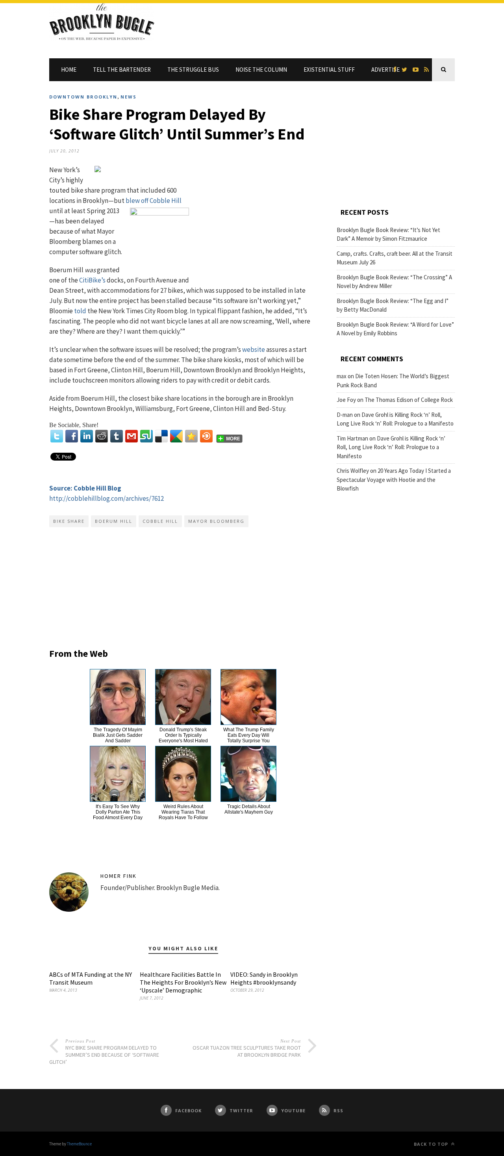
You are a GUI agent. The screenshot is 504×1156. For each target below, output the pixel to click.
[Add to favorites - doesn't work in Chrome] (191, 436)
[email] (131, 436)
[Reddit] (101, 436)
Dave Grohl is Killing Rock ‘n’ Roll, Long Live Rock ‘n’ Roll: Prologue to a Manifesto (391, 447)
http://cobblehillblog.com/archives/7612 (106, 498)
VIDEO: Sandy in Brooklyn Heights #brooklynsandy (264, 978)
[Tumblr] (116, 436)
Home (68, 69)
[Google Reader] (176, 436)
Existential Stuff (329, 69)
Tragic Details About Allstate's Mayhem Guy (248, 809)
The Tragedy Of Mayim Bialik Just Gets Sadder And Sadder (118, 735)
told (80, 311)
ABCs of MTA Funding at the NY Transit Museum (90, 978)
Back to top (432, 1144)
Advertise (385, 69)
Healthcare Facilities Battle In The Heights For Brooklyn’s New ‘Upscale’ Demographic (183, 982)
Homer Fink (118, 875)
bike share (69, 521)
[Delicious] (161, 436)
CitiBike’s (92, 280)
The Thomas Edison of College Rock (409, 399)
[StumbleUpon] (146, 436)
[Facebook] (71, 436)
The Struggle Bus (193, 69)
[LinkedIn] (86, 436)
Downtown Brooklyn (83, 97)
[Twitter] (56, 436)
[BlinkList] (206, 436)
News (128, 97)
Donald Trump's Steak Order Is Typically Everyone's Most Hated (183, 735)
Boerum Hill (113, 521)
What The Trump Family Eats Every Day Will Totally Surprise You (248, 735)
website (253, 349)
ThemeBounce (79, 1144)
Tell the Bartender (122, 69)
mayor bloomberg (216, 521)
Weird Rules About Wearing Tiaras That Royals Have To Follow (183, 812)
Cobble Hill (160, 521)
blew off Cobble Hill (154, 200)
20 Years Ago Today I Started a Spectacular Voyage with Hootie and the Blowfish (394, 479)
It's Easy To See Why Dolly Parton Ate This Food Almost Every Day (118, 812)
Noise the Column (261, 69)
